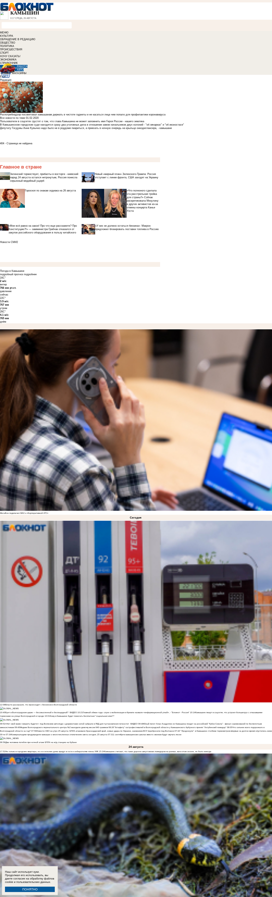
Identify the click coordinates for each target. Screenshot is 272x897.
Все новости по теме (12, 117)
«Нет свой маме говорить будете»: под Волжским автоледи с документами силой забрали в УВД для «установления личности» (67, 724)
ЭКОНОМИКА (8, 59)
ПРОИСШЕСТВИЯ (11, 49)
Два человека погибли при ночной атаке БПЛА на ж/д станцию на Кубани (41, 742)
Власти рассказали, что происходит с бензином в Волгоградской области (41, 705)
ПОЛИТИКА (7, 46)
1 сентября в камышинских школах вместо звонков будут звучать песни (147, 734)
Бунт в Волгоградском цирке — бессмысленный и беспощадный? (36, 712)
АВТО (20, 69)
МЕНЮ (4, 32)
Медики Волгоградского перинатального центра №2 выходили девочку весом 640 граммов (64, 727)
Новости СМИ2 (9, 242)
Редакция (5, 79)
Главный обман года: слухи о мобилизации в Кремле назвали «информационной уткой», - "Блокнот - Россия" (136, 712)
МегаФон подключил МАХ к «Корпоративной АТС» (24, 513)
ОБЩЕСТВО (7, 42)
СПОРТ (4, 52)
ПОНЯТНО (30, 889)
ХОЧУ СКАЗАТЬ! (10, 56)
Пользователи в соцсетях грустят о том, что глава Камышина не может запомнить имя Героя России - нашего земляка (72, 121)
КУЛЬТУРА (6, 35)
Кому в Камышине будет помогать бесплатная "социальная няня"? (82, 716)
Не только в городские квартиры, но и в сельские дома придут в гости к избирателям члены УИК (51, 751)
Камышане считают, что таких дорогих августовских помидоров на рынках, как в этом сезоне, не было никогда (157, 751)
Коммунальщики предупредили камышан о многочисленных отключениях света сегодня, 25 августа (59, 734)
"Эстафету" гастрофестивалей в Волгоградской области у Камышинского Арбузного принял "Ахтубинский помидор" (170, 727)
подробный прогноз (11, 274)
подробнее (30, 274)
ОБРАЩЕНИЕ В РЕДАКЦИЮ (17, 39)
